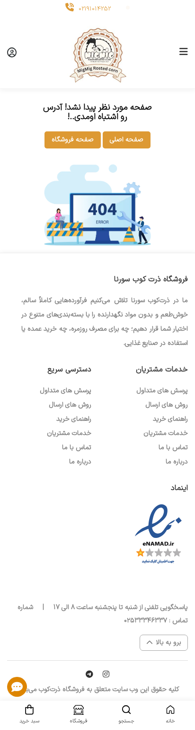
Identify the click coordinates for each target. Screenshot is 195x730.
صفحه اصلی (126, 140)
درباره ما (177, 462)
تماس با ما (173, 448)
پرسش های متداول (162, 391)
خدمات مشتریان (165, 433)
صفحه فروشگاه (73, 140)
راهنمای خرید (170, 419)
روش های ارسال (167, 405)
